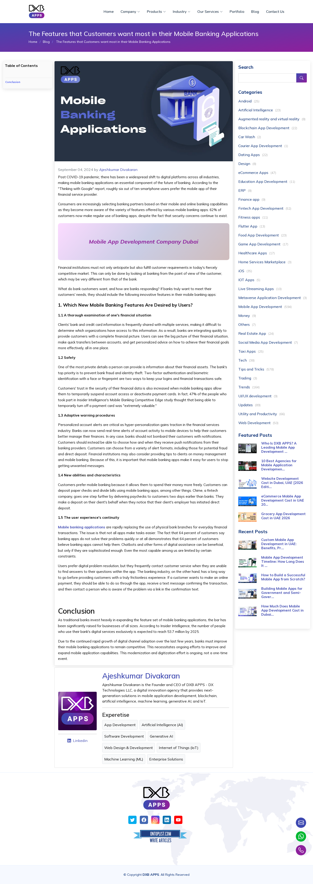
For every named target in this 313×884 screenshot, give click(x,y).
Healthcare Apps (256, 253)
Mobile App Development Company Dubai (143, 241)
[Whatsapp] (301, 836)
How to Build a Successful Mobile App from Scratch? (283, 577)
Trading (247, 378)
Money (247, 315)
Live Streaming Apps (260, 288)
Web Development (258, 422)
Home (109, 11)
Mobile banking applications (81, 527)
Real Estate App (256, 333)
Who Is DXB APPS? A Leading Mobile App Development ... (279, 447)
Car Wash (249, 137)
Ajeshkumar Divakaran (118, 169)
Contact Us (275, 11)
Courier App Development (263, 145)
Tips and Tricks (256, 369)
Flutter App (251, 226)
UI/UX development (257, 396)
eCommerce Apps (257, 172)
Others (247, 324)
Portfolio (237, 11)
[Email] (301, 823)
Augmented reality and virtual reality (271, 119)
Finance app (251, 199)
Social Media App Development (268, 342)
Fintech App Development (264, 208)
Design (247, 163)
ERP (245, 190)
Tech (246, 360)
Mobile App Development (265, 306)
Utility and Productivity (261, 414)
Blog (255, 11)
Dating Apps (253, 154)
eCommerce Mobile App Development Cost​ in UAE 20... (282, 500)
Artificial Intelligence (259, 110)
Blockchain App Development (267, 128)
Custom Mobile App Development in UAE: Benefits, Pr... (279, 544)
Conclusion (12, 82)
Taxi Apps (251, 351)
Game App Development (263, 244)
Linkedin (80, 740)
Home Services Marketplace (264, 262)
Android (248, 101)
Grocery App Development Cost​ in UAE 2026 (283, 516)
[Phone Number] (301, 850)
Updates (249, 405)
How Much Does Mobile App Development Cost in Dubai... (282, 610)
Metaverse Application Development (272, 297)
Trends (249, 387)
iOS (245, 271)
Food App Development (262, 235)
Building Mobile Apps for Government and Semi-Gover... (281, 592)
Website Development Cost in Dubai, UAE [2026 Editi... (282, 482)
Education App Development (266, 181)
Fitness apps (253, 217)
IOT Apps (249, 279)
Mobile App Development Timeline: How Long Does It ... (282, 561)
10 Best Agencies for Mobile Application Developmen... (279, 465)
